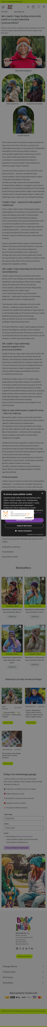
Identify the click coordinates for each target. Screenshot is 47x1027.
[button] (23, 531)
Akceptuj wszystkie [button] (24, 520)
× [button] (42, 493)
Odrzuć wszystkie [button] (24, 526)
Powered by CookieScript (35, 534)
